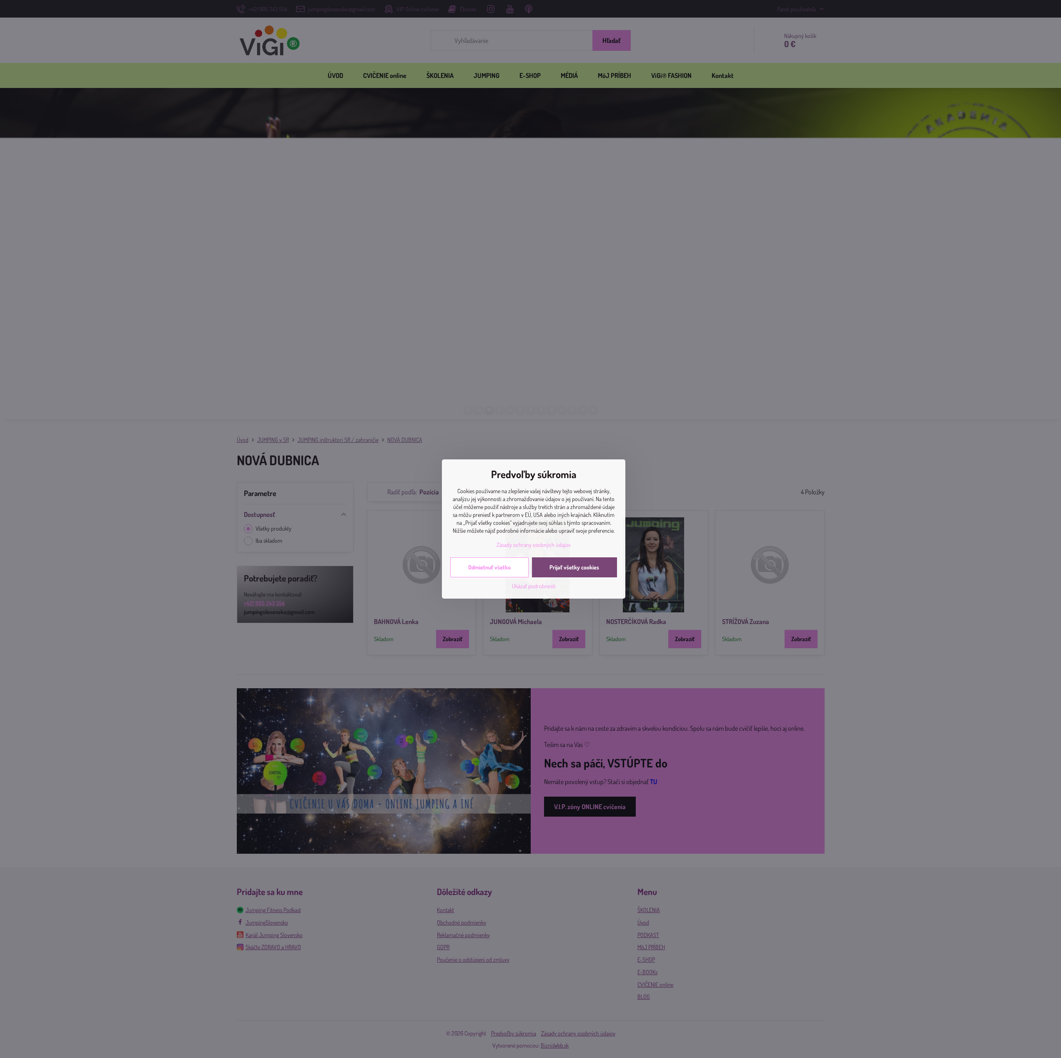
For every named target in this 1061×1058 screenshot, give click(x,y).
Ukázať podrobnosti (534, 585)
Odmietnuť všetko (489, 567)
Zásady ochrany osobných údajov (534, 544)
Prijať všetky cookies (574, 567)
